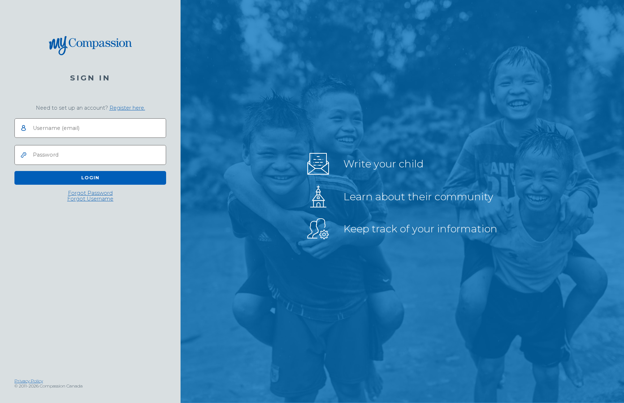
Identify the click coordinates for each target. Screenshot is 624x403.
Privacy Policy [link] (28, 381)
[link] (127, 108)
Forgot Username (90, 199)
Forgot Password (90, 193)
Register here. (127, 108)
